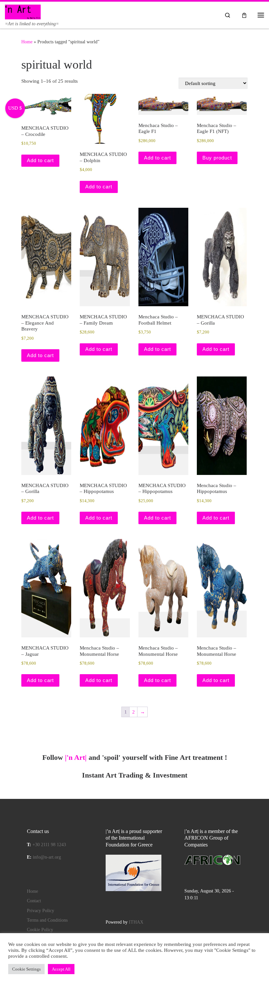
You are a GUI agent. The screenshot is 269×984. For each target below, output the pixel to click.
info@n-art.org (47, 857)
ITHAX (136, 922)
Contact (34, 900)
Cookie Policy (40, 929)
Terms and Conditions (47, 920)
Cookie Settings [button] (26, 969)
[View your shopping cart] (244, 15)
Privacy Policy (40, 910)
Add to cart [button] (40, 160)
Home (26, 41)
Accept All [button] (61, 969)
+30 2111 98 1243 (49, 844)
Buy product (217, 157)
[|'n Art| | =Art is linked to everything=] (23, 11)
